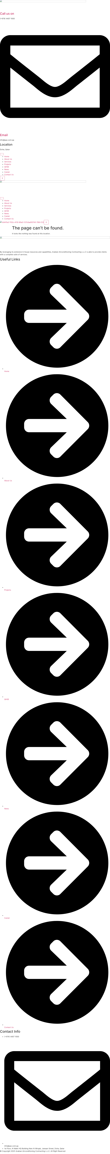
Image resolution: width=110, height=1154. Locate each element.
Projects (7, 164)
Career (7, 172)
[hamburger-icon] (2, 154)
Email (4, 135)
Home (6, 156)
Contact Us (9, 174)
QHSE (6, 167)
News (6, 169)
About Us (8, 159)
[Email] (55, 131)
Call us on (7, 13)
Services (7, 162)
